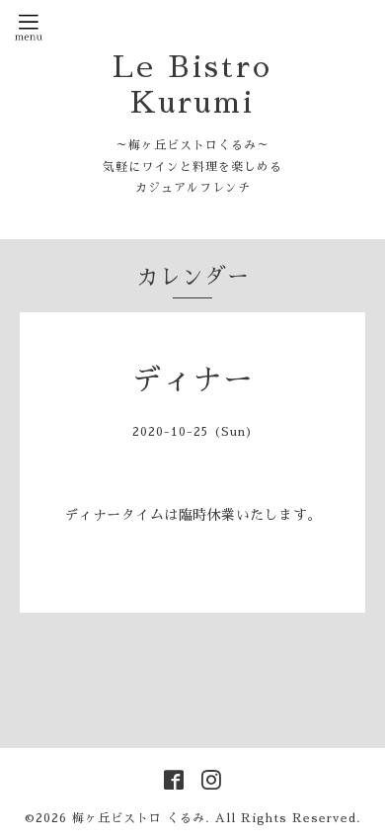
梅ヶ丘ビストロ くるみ (138, 818)
